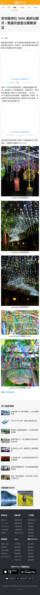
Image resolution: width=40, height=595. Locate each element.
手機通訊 (31, 526)
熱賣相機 (17, 550)
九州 (11, 82)
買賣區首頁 (31, 520)
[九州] (9, 498)
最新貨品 (17, 547)
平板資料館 (18, 529)
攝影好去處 (5, 544)
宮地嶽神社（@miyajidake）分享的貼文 (20, 135)
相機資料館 (18, 520)
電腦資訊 (31, 529)
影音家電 (31, 533)
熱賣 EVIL (18, 560)
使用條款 (31, 556)
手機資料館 (18, 526)
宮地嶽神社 (10, 392)
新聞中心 (4, 520)
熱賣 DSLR (18, 556)
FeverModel (5, 526)
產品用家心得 (19, 533)
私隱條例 (31, 560)
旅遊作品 (4, 553)
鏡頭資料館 (18, 523)
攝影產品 (31, 523)
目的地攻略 (5, 550)
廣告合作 (31, 550)
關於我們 (31, 544)
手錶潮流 (31, 536)
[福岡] (25, 498)
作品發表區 (5, 529)
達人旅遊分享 (5, 556)
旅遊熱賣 (4, 547)
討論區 (3, 533)
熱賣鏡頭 (17, 553)
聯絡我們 (31, 547)
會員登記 (31, 553)
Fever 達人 (5, 523)
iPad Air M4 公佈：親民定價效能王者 (24, 421)
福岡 (9, 87)
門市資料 (17, 544)
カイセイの (6, 82)
